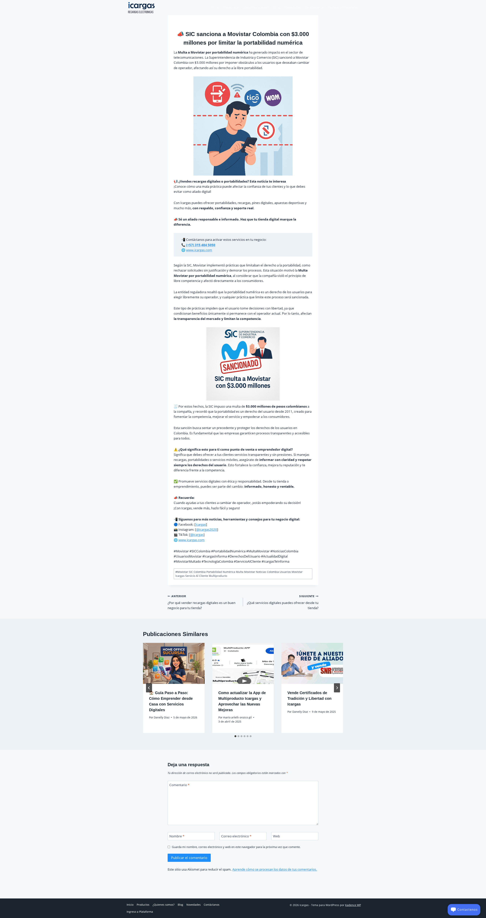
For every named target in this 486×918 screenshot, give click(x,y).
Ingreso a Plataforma (343, 7)
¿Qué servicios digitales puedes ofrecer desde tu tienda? (282, 602)
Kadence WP (353, 905)
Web (276, 836)
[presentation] (174, 663)
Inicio (215, 7)
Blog (276, 7)
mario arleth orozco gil (237, 717)
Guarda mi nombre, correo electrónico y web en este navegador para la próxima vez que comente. (236, 847)
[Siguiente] (337, 687)
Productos (230, 7)
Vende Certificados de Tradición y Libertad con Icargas (309, 698)
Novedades (292, 7)
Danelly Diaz (162, 717)
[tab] (235, 736)
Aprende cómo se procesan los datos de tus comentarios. (274, 869)
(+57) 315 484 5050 (200, 245)
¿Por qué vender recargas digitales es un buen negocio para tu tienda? (201, 602)
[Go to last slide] (149, 687)
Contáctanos (314, 7)
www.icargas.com (199, 250)
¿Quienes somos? (255, 7)
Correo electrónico (236, 836)
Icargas (201, 524)
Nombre (176, 836)
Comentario (179, 785)
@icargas (197, 534)
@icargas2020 (206, 529)
